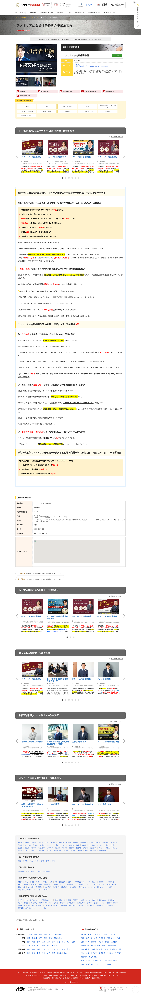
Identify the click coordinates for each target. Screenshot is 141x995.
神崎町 (80, 850)
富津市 (34, 848)
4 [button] (72, 178)
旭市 (77, 845)
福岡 (28, 953)
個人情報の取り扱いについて (34, 975)
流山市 (91, 842)
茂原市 (35, 845)
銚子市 (71, 845)
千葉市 (38, 17)
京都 (38, 945)
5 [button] (75, 178)
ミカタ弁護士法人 (54, 804)
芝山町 (49, 850)
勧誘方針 (85, 975)
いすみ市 (50, 848)
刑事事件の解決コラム (60, 975)
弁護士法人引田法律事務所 (32, 742)
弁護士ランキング (113, 975)
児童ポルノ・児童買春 (27, 111)
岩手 (40, 934)
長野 (58, 942)
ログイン (90, 5)
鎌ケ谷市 (28, 845)
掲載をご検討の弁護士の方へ (93, 972)
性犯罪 (27, 106)
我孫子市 (105, 842)
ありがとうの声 (109, 12)
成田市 (20, 845)
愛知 (28, 942)
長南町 (101, 848)
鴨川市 (64, 848)
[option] (32, 156)
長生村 (20, 850)
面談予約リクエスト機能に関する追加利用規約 (87, 978)
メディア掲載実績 (109, 972)
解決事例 (33, 12)
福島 (60, 934)
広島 (43, 949)
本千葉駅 (31, 871)
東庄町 (66, 850)
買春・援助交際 (67, 106)
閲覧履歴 (80, 6)
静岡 (38, 942)
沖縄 (65, 953)
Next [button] (124, 156)
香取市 (57, 845)
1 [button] (62, 178)
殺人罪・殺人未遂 (45, 884)
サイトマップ (80, 972)
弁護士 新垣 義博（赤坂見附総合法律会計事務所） (58, 743)
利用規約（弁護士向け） (67, 972)
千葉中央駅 (21, 871)
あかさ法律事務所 (104, 679)
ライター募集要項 (120, 972)
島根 (33, 949)
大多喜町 (93, 848)
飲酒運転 (67, 111)
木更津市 (114, 842)
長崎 (38, 953)
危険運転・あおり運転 (68, 887)
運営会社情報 (48, 972)
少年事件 (107, 111)
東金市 (99, 845)
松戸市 (34, 842)
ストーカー (38, 889)
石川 (68, 942)
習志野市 (83, 842)
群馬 (47, 861)
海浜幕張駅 (47, 871)
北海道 (29, 934)
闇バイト (47, 889)
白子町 (114, 848)
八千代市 (61, 842)
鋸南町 (78, 848)
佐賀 (33, 953)
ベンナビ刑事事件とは (24, 972)
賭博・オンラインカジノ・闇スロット (92, 887)
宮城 (45, 934)
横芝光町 (41, 850)
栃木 (53, 861)
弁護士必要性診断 (94, 12)
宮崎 (53, 953)
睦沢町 (27, 850)
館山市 (20, 848)
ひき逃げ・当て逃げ (87, 111)
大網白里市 (102, 850)
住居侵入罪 (81, 884)
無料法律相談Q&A (104, 4)
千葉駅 (38, 871)
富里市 (27, 848)
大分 (48, 953)
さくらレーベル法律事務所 (82, 804)
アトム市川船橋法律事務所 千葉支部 (57, 617)
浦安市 (75, 842)
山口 (48, 949)
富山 (63, 942)
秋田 (50, 934)
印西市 (84, 845)
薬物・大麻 (21, 887)
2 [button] (66, 178)
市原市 (53, 842)
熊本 (43, 953)
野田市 (98, 842)
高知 (68, 949)
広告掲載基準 (93, 975)
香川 (58, 949)
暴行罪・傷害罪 (23, 884)
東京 (19, 861)
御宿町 (85, 848)
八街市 (64, 845)
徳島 (53, 949)
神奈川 (25, 861)
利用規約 (56, 972)
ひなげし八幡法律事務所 (82, 679)
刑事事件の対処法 (46, 12)
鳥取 (28, 949)
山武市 (113, 845)
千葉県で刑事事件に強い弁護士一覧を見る (31, 920)
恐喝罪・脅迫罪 (59, 884)
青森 (35, 934)
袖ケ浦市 (92, 845)
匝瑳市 (57, 848)
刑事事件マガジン (37, 972)
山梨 (48, 942)
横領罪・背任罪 (47, 111)
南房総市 (41, 848)
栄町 (86, 850)
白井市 (106, 845)
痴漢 (47, 106)
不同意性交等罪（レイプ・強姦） (108, 106)
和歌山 (54, 945)
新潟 (53, 942)
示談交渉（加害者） (26, 115)
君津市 (42, 845)
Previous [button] (17, 156)
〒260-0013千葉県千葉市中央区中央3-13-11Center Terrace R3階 (91, 65)
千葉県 (31, 17)
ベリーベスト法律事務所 (31, 157)
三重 (43, 942)
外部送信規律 (102, 975)
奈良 (48, 945)
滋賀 (43, 945)
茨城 (42, 861)
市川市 (40, 842)
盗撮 (87, 106)
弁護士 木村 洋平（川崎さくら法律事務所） (32, 805)
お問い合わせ (48, 975)
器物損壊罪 (71, 884)
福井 (73, 942)
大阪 (28, 945)
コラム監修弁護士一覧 (74, 975)
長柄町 (108, 848)
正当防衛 (34, 884)
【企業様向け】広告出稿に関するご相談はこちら (57, 978)
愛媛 (63, 949)
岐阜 (33, 942)
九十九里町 (58, 850)
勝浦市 (71, 848)
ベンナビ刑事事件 (21, 17)
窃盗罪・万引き (99, 884)
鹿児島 (59, 953)
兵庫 (33, 945)
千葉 (36, 861)
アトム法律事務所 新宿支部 (108, 742)
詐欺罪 (89, 884)
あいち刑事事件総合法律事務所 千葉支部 (57, 680)
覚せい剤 (31, 887)
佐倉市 (68, 842)
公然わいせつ (34, 882)
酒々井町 (93, 850)
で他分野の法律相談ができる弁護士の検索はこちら (40, 573)
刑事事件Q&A (79, 12)
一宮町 (34, 850)
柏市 (46, 842)
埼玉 (31, 861)
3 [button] (69, 178)
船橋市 (27, 842)
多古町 (73, 850)
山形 (55, 934)
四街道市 (50, 845)
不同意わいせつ (47, 882)
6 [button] (78, 178)
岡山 (38, 949)
